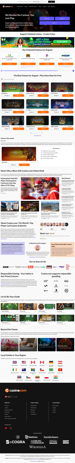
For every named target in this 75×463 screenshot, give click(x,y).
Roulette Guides (33, 407)
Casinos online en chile (42, 372)
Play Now (9, 63)
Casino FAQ (33, 412)
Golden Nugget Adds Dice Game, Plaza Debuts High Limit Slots (68, 197)
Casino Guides (35, 402)
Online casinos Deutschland (51, 366)
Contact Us (7, 405)
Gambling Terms (33, 414)
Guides (46, 18)
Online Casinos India (55, 380)
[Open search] (72, 6)
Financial (54, 412)
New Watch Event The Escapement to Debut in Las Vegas (67, 213)
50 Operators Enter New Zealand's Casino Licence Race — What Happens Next (9, 214)
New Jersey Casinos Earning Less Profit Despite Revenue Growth (68, 181)
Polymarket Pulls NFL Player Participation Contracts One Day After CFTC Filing (9, 181)
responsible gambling (5, 283)
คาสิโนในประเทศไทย (19, 380)
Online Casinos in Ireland (15, 372)
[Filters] (2, 79)
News (54, 23)
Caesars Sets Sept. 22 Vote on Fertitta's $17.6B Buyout (67, 205)
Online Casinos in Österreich (60, 366)
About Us (7, 402)
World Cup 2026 (55, 405)
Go (51, 1)
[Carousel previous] (1, 71)
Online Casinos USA (24, 365)
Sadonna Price (32, 257)
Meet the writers (42, 238)
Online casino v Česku (28, 380)
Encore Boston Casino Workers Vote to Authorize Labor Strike (48, 214)
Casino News (56, 402)
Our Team (6, 407)
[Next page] (44, 133)
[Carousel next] (73, 71)
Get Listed (6, 414)
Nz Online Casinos (24, 372)
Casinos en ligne (42, 365)
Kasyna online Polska (46, 380)
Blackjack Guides (34, 405)
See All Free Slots (37, 135)
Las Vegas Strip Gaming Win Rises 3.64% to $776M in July (29, 214)
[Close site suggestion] (56, 1)
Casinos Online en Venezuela (37, 381)
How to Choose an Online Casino (10, 418)
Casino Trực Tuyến (60, 372)
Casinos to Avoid (8, 416)
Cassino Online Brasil (51, 372)
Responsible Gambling (8, 409)
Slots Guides (33, 409)
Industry (5, 193)
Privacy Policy (7, 412)
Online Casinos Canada (33, 365)
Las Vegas (29, 218)
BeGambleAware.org (35, 459)
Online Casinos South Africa (33, 373)
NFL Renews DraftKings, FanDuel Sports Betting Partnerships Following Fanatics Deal (68, 189)
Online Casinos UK (15, 365)
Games (61, 18)
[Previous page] (31, 133)
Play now (19, 95)
